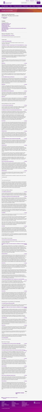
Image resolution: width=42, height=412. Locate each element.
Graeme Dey (3, 325)
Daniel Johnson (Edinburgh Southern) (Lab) (8, 375)
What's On (27, 0)
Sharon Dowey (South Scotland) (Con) (8, 161)
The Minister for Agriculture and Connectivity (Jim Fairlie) (10, 196)
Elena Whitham (4, 358)
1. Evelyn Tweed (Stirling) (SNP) (6, 41)
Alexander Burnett (4, 253)
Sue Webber (3, 212)
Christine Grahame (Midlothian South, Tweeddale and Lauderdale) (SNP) (13, 279)
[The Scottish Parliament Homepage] (2, 6)
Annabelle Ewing (4, 317)
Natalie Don (3, 63)
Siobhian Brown (4, 145)
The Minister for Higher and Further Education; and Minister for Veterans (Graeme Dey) (14, 244)
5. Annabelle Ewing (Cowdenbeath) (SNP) (8, 303)
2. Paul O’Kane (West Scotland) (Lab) (7, 105)
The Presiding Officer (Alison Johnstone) (8, 35)
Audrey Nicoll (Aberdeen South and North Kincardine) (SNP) (11, 138)
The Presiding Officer (5, 337)
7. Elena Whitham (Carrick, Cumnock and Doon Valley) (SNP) (11, 343)
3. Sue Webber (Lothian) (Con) (6, 191)
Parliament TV (32, 0)
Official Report (5, 17)
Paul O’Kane (3, 120)
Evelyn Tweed (4, 58)
